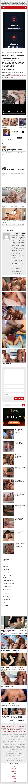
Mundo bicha (19, 757)
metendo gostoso (15, 75)
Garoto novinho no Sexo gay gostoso (12, 204)
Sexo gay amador (10, 758)
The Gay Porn (6, 594)
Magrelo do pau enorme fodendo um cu (19, 482)
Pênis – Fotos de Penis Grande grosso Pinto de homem (19, 444)
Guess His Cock (6, 589)
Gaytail (4, 602)
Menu (3, 7)
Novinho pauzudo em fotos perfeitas (20, 468)
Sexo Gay (14, 766)
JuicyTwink (5, 605)
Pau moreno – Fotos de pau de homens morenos (19, 456)
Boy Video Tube (6, 599)
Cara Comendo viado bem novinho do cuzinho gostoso (19, 545)
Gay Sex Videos (6, 577)
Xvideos (14, 775)
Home (4, 51)
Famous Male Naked (7, 586)
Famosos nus (10, 757)
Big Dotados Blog (7, 575)
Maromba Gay (6, 569)
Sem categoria (20, 758)
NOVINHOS (8, 751)
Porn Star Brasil (6, 572)
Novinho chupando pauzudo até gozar (19, 531)
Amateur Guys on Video (8, 583)
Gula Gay (5, 563)
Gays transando (10, 755)
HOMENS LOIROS (20, 755)
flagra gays (19, 760)
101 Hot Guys (6, 596)
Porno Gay (14, 771)
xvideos (14, 776)
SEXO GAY (20, 60)
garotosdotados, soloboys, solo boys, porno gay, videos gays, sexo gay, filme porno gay (14, 731)
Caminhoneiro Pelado (8, 580)
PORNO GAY (10, 51)
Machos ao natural (11, 753)
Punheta (15, 751)
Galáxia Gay (5, 560)
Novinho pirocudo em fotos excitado (20, 506)
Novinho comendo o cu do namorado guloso (19, 520)
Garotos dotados (6, 60)
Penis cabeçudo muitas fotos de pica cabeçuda (19, 431)
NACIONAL (21, 751)
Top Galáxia (5, 566)
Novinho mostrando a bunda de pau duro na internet (20, 494)
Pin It (9, 139)
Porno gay (14, 768)
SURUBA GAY (21, 753)
